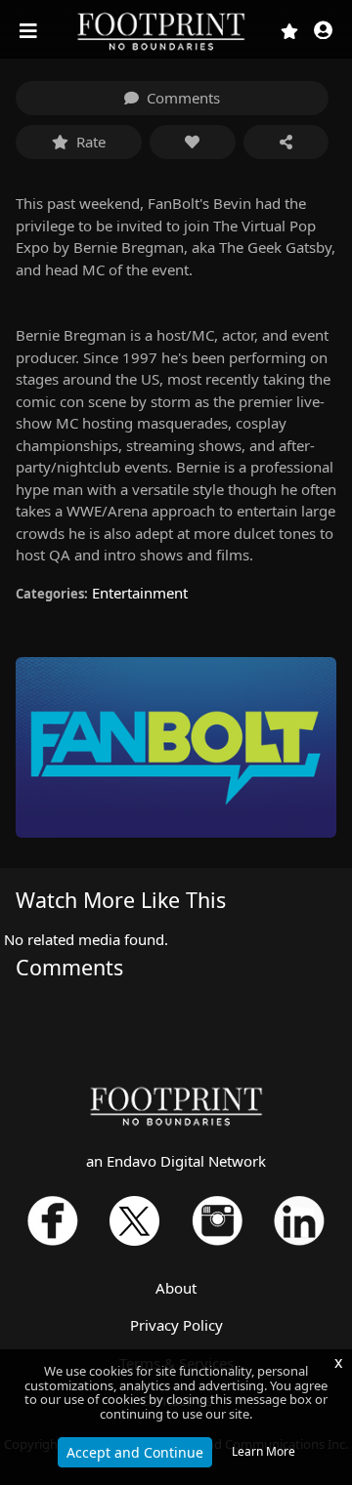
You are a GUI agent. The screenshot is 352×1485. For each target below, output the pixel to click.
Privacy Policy (176, 1325)
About (176, 1288)
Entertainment (140, 592)
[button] (323, 32)
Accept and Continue (134, 1452)
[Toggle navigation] (30, 31)
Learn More (263, 1451)
